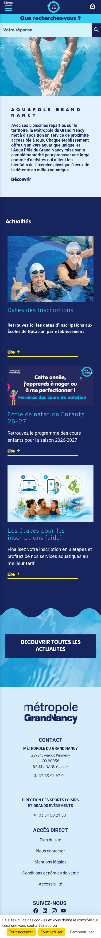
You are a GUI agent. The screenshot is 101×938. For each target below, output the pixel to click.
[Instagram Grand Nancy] (55, 911)
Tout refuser (52, 931)
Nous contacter (50, 850)
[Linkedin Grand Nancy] (46, 911)
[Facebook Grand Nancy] (37, 911)
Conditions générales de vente (50, 872)
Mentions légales (50, 861)
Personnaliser (82, 931)
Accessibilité (50, 883)
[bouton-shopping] (92, 6)
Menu (8, 2)
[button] (96, 30)
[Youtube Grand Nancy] (64, 911)
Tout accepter (21, 931)
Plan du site (50, 839)
